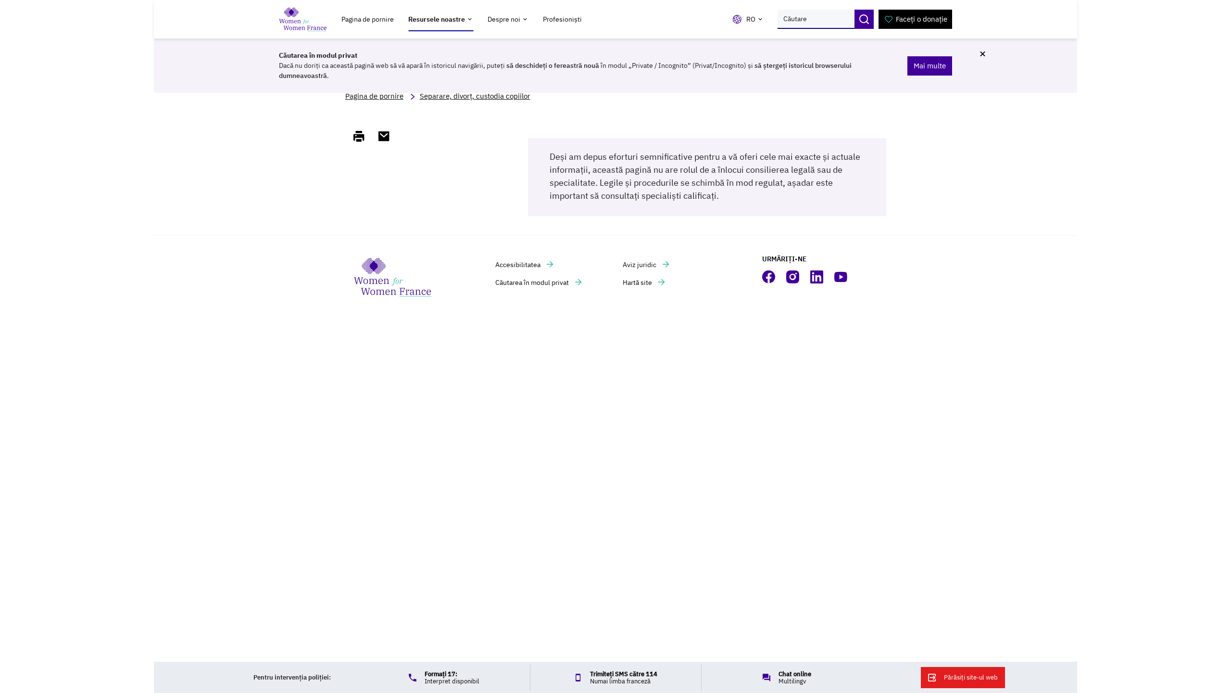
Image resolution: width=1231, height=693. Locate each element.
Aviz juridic (640, 264)
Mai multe (930, 65)
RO (750, 19)
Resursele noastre (436, 19)
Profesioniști (562, 19)
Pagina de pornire (367, 19)
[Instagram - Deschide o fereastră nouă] (793, 276)
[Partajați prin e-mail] (388, 136)
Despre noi (504, 19)
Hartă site (638, 282)
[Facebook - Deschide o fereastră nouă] (769, 276)
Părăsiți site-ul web (971, 677)
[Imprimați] (363, 136)
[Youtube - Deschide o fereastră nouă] (841, 276)
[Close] (982, 54)
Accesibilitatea (518, 264)
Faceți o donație (921, 19)
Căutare (864, 19)
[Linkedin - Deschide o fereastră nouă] (817, 276)
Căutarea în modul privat (532, 282)
